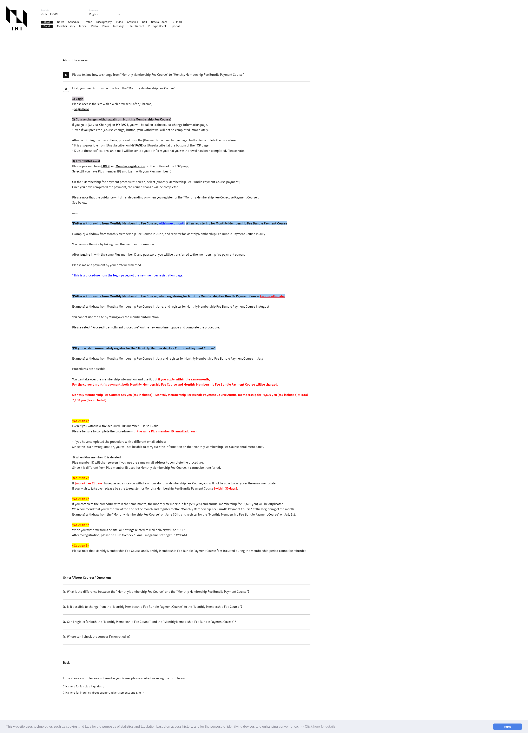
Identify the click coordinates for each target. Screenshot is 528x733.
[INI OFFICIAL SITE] (16, 18)
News (60, 22)
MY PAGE (122, 125)
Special (175, 26)
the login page (118, 275)
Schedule (74, 22)
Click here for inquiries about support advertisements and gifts (102, 692)
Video (119, 22)
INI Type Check (157, 26)
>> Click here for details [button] (318, 726)
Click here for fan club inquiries (82, 686)
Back (66, 663)
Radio (94, 26)
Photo (105, 26)
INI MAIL (177, 22)
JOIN (44, 14)
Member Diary (66, 26)
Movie (83, 26)
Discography (104, 22)
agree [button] (508, 726)
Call (144, 22)
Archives (132, 22)
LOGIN (54, 14)
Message (119, 26)
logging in (86, 254)
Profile (88, 22)
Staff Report (136, 26)
